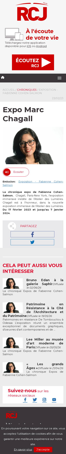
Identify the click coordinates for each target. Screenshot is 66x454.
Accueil (9, 89)
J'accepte (43, 449)
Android (41, 46)
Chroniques (27, 89)
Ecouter (18, 172)
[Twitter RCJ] (34, 399)
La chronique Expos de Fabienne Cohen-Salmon (33, 287)
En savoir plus (23, 449)
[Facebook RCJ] (24, 399)
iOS (29, 46)
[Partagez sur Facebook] (32, 234)
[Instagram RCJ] (44, 399)
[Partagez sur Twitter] (32, 242)
